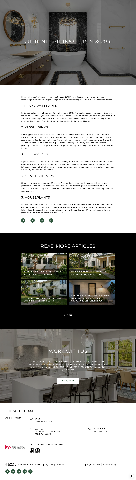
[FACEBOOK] (7, 471)
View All (68, 315)
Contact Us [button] (68, 381)
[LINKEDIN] (19, 471)
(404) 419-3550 (100, 431)
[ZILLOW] (30, 471)
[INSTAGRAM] (13, 471)
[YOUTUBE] (25, 471)
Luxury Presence (57, 464)
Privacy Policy (109, 464)
